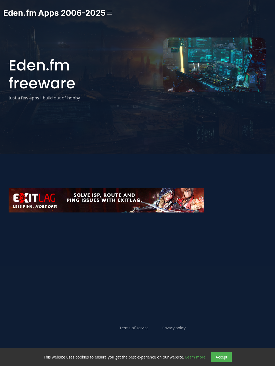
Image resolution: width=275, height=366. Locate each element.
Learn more (195, 357)
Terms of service (134, 328)
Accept (221, 357)
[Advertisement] (137, 228)
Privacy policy (174, 328)
